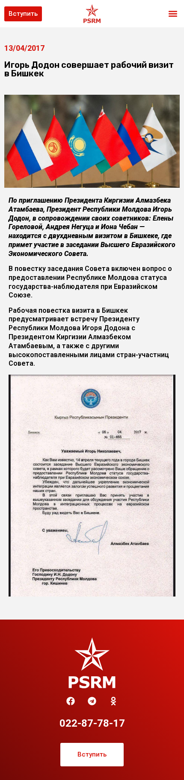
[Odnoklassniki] (113, 701)
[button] (173, 14)
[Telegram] (92, 701)
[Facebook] (70, 701)
